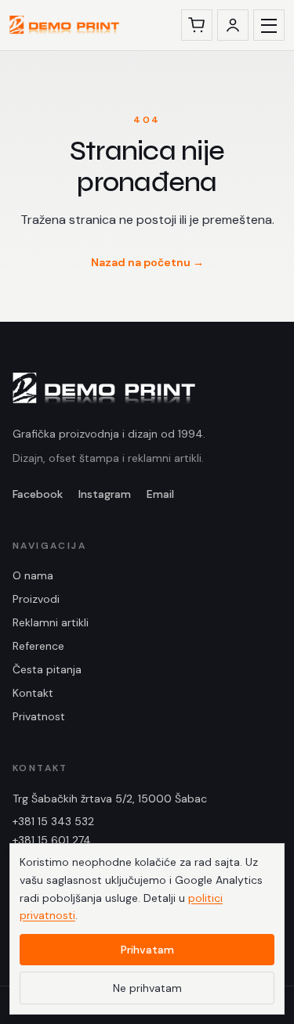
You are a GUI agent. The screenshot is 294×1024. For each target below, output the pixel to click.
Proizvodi (36, 599)
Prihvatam (147, 950)
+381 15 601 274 (52, 840)
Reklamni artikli (51, 622)
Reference (38, 646)
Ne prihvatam (147, 988)
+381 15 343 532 (53, 821)
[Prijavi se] (233, 25)
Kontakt (33, 693)
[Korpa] (196, 25)
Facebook (38, 494)
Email (160, 494)
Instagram (104, 494)
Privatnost (39, 716)
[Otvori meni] (269, 25)
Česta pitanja (47, 669)
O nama (33, 575)
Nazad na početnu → (147, 262)
